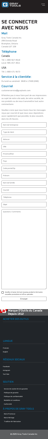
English (5, 352)
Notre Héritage (9, 418)
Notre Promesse (9, 414)
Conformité (8, 404)
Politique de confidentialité (13, 396)
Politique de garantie (11, 393)
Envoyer (24, 299)
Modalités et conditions (12, 400)
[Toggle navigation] (43, 4)
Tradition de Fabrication (12, 421)
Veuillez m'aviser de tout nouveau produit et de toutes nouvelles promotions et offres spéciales (24, 293)
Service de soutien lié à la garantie (16, 389)
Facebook (6, 366)
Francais (6, 348)
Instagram (6, 370)
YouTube (6, 374)
